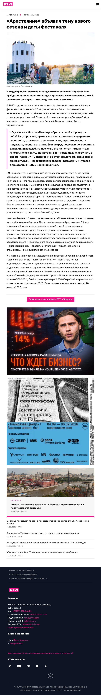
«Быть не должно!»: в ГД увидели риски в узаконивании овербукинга (42, 552)
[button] (98, 4)
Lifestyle (12, 15)
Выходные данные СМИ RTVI (21, 571)
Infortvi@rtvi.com (38, 614)
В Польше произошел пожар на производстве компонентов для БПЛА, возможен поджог (48, 522)
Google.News (16, 643)
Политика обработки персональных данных (29, 579)
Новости (16, 500)
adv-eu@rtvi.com (30, 624)
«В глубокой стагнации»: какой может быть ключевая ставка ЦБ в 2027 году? (46, 542)
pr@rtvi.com (30, 621)
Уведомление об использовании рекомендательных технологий (40, 653)
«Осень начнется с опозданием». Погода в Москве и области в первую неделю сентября (47, 506)
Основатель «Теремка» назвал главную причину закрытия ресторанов (43, 533)
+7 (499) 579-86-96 (21, 611)
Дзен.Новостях (20, 640)
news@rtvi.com (31, 617)
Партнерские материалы (20, 627)
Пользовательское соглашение (23, 575)
